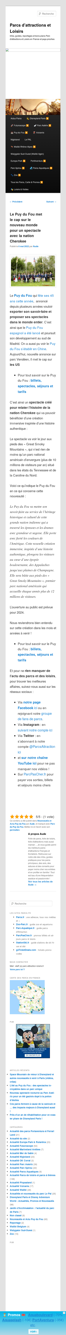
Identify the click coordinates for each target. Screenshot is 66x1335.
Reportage (15, 1222)
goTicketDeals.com (26, 949)
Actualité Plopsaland (21, 1182)
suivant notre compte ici (35, 730)
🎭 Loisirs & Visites (19, 189)
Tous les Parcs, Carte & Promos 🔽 (27, 182)
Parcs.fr (20, 917)
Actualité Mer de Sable (22, 1153)
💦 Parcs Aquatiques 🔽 (41, 168)
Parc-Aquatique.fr (25, 928)
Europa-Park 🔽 (18, 160)
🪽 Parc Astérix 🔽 (42, 125)
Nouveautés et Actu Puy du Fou (26, 1219)
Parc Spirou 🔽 (18, 168)
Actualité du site (18, 1138)
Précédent (16, 201)
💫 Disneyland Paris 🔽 (38, 118)
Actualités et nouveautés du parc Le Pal (30, 1193)
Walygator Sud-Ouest (21, 1230)
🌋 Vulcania (38, 132)
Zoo (12, 1233)
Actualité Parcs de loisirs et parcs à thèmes (32, 1175)
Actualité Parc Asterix (21, 1164)
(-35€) (59, 1319)
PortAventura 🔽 (38, 160)
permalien (14, 829)
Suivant (51, 201)
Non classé (15, 1215)
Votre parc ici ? (17, 969)
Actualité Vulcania (19, 1186)
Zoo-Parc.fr (22, 924)
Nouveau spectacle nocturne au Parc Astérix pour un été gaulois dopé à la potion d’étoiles (32, 1096)
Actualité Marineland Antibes (25, 1149)
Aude (35, 246)
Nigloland (15, 139)
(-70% (58, 1314)
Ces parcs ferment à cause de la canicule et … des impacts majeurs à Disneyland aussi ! (32, 1107)
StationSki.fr (22, 942)
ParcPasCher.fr (35, 774)
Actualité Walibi (18, 1189)
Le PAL (28, 139)
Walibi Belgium (18, 1226)
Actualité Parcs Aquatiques (24, 1171)
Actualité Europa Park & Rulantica (28, 1142)
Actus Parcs (16, 118)
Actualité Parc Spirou (21, 1167)
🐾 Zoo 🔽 (16, 175)
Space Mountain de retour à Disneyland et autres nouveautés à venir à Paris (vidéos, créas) (32, 1078)
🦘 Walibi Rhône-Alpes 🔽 (23, 146)
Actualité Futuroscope (21, 1145)
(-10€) (26, 1319)
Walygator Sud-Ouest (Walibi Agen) (27, 153)
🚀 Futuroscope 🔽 (20, 125)
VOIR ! (33, 1331)
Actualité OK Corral (20, 1160)
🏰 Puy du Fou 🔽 (19, 132)
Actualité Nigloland (20, 1156)
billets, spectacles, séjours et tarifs (35, 386)
